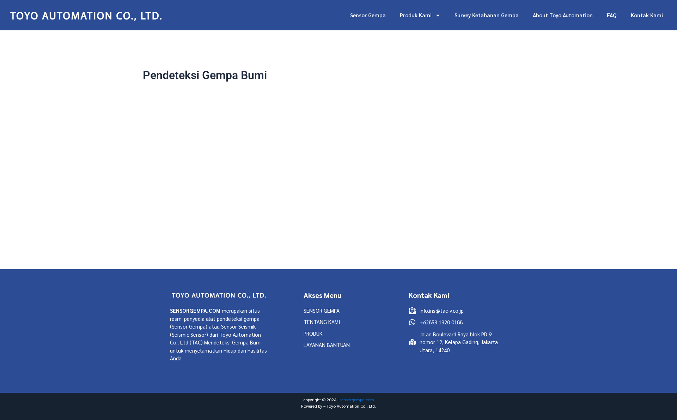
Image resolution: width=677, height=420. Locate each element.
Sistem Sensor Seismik (366, 232)
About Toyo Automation (563, 15)
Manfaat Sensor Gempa (396, 224)
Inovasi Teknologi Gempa (334, 224)
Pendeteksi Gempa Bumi (456, 224)
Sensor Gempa (368, 15)
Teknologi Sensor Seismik (427, 232)
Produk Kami (416, 15)
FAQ (612, 15)
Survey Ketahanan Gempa (487, 15)
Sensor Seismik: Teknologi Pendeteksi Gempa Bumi (388, 179)
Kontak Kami (647, 15)
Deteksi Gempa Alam (276, 224)
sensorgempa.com (357, 399)
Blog (389, 166)
